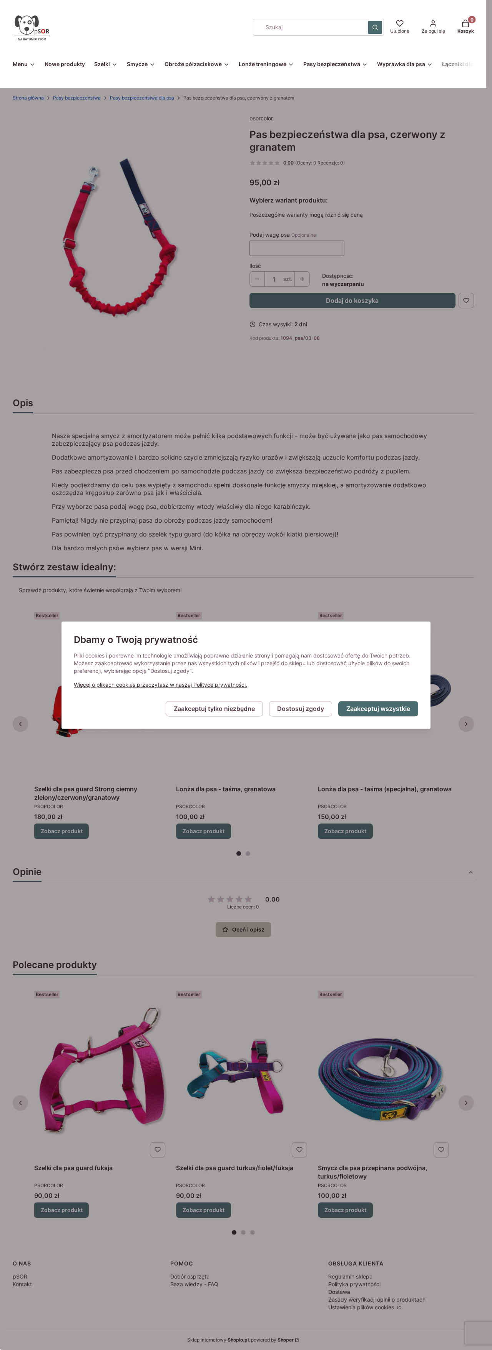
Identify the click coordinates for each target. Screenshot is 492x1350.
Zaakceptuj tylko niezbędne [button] (214, 708)
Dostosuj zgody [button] (300, 708)
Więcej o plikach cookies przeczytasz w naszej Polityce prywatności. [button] (160, 684)
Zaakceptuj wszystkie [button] (378, 708)
